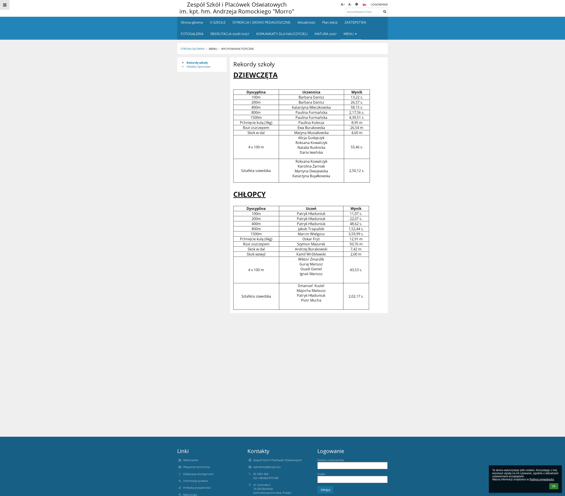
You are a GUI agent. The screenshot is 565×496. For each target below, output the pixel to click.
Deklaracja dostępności (198, 474)
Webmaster (190, 460)
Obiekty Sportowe (198, 67)
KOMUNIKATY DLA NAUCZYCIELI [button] (282, 34)
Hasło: (321, 474)
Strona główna (193, 49)
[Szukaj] (384, 11)
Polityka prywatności (197, 488)
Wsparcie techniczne (196, 467)
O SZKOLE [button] (218, 22)
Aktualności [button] (306, 22)
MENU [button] (349, 34)
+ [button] (344, 4)
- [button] (351, 4)
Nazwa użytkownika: (330, 460)
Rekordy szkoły (197, 63)
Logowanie (379, 4)
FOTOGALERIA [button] (192, 34)
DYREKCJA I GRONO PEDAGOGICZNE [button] (261, 22)
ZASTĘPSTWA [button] (355, 22)
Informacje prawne (195, 481)
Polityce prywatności (541, 479)
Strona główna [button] (192, 22)
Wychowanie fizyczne (237, 49)
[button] (356, 4)
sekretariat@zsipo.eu (267, 467)
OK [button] (554, 486)
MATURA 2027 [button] (326, 34)
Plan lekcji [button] (329, 22)
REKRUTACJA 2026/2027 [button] (230, 34)
